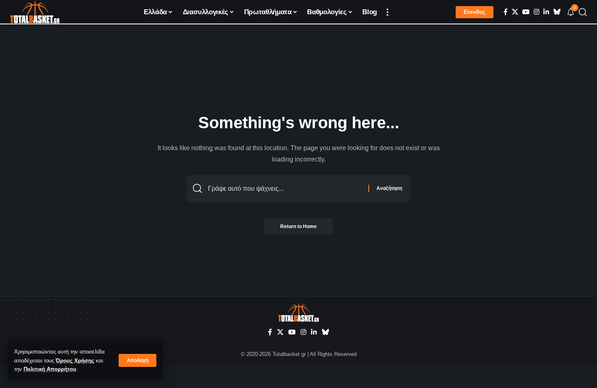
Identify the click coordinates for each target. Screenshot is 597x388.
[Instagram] (536, 11)
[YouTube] (526, 11)
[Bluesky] (556, 11)
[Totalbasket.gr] (34, 12)
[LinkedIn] (546, 11)
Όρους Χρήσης (75, 361)
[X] (515, 11)
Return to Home (298, 226)
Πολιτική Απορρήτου (50, 369)
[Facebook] (506, 11)
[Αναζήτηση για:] (285, 188)
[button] (137, 360)
